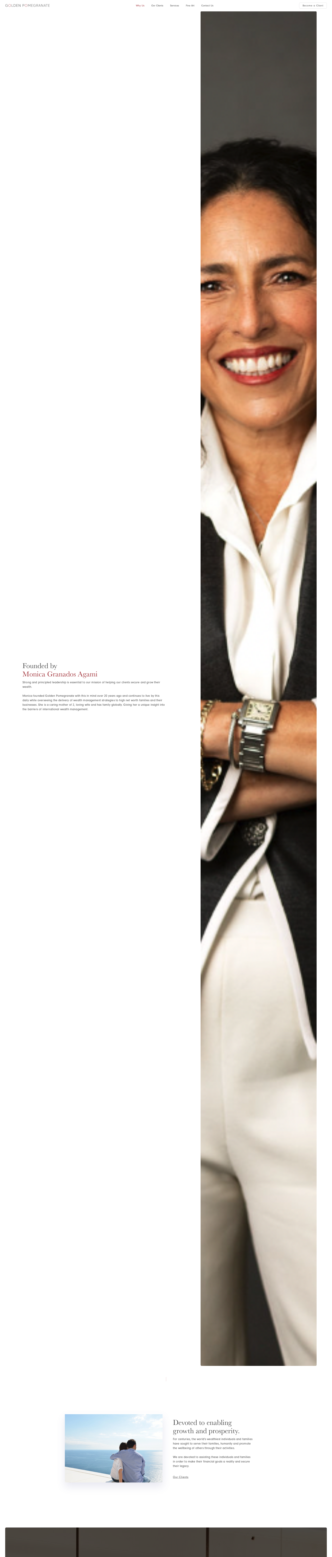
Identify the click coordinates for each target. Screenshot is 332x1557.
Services (174, 5)
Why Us (140, 5)
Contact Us (207, 5)
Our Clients (157, 5)
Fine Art (190, 5)
